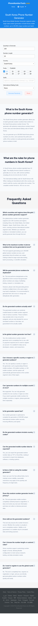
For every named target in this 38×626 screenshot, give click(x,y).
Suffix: (5, 77)
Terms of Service (12, 592)
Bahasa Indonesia (22, 598)
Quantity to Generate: (9, 45)
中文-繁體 (29, 602)
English (32, 595)
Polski (19, 600)
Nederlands (14, 600)
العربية (5, 595)
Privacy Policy (22, 592)
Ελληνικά (26, 595)
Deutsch (20, 595)
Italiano (30, 598)
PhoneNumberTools (19, 3)
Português (25, 600)
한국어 (7, 600)
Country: (5, 60)
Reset (28, 93)
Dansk (15, 595)
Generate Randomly (14, 93)
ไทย (12, 602)
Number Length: (8, 53)
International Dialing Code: (11, 85)
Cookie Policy (30, 592)
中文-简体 (23, 602)
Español (4, 598)
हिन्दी (15, 598)
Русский (31, 600)
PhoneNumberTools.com (21, 606)
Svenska (7, 602)
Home (13, 6)
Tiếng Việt (17, 602)
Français (10, 598)
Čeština (10, 595)
